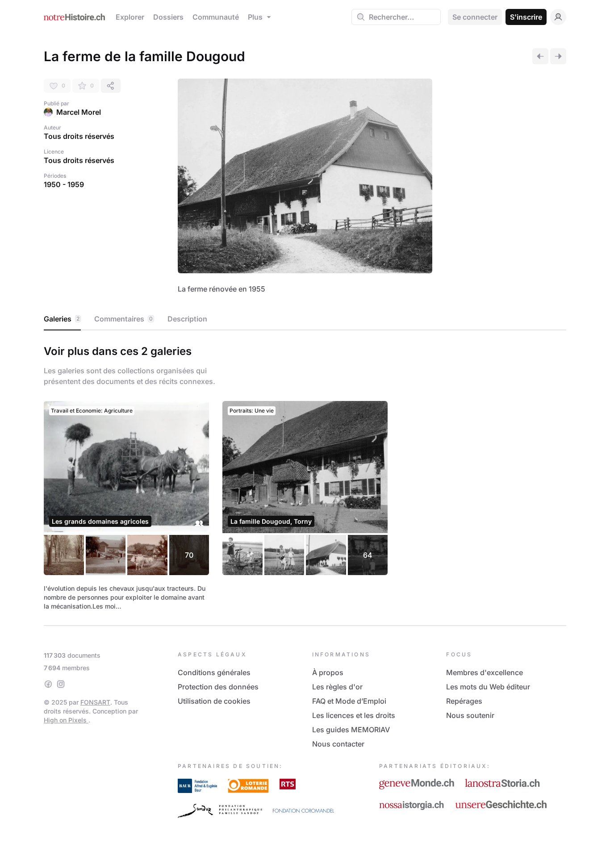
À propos (327, 672)
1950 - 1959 (64, 184)
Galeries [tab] (61, 318)
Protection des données (218, 686)
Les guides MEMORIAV (351, 729)
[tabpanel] (305, 476)
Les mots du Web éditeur (488, 686)
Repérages (464, 701)
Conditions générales (214, 672)
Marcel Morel (78, 112)
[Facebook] (48, 684)
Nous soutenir (470, 715)
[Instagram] (60, 684)
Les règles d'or (337, 686)
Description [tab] (187, 318)
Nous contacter (338, 743)
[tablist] (305, 319)
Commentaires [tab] (123, 318)
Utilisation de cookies (214, 701)
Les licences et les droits (353, 715)
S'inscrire (526, 17)
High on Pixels (66, 720)
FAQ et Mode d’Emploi (349, 701)
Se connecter (474, 17)
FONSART (95, 702)
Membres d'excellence (484, 672)
